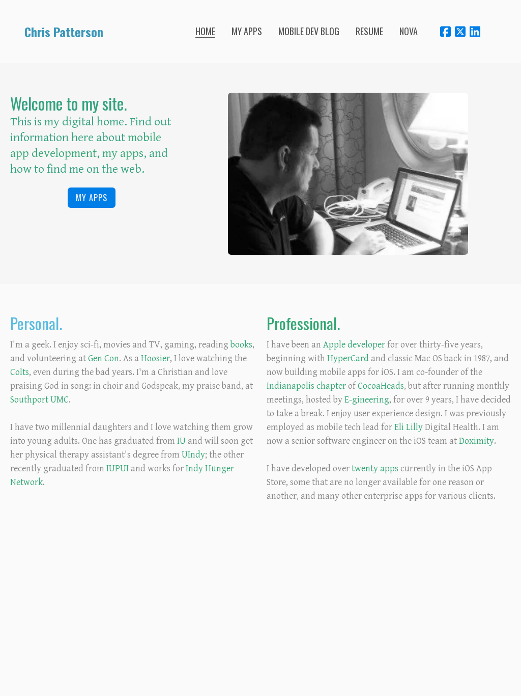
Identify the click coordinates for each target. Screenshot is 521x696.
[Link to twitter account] (460, 31)
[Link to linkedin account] (475, 31)
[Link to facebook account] (445, 31)
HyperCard (348, 358)
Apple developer (354, 344)
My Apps (91, 198)
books (241, 344)
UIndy (193, 454)
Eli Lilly (408, 427)
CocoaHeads (381, 386)
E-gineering (366, 399)
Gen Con (103, 358)
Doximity (476, 441)
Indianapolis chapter (306, 386)
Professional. (303, 323)
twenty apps (375, 468)
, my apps (120, 153)
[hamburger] (115, 31)
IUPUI (117, 468)
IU (181, 441)
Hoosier (155, 358)
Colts (19, 372)
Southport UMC (39, 399)
